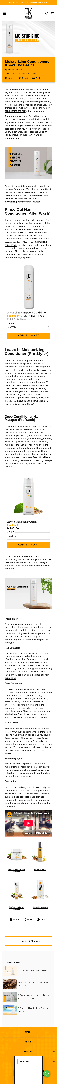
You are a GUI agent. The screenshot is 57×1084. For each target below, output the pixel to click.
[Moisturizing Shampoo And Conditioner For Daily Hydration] (28, 178)
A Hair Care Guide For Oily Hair (32, 971)
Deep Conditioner (42, 457)
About (28, 1042)
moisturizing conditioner (21, 126)
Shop (27, 1032)
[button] (13, 316)
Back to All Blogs (30, 941)
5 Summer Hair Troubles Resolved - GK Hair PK (34, 1009)
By (13, 70)
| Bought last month (32, 316)
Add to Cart (29, 336)
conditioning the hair (15, 111)
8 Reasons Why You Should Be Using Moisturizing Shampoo (34, 996)
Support (28, 1052)
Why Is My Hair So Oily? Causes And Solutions (34, 984)
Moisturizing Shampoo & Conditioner (26, 312)
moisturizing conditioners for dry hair (32, 787)
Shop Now (25, 1061)
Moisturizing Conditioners (17, 714)
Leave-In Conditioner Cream (31, 401)
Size (11, 323)
